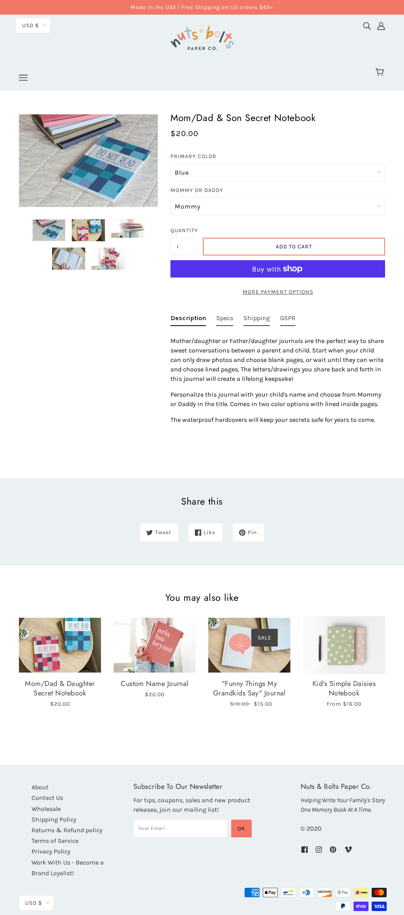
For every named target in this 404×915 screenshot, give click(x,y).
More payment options (278, 292)
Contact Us (47, 797)
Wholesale (46, 809)
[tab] (188, 319)
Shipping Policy (54, 819)
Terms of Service (55, 840)
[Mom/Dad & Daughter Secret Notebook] (60, 645)
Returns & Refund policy (67, 830)
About (40, 787)
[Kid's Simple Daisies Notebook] (344, 645)
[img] (367, 24)
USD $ (30, 25)
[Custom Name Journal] (155, 645)
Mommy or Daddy (196, 190)
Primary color (193, 156)
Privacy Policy (51, 851)
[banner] (202, 37)
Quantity (182, 230)
